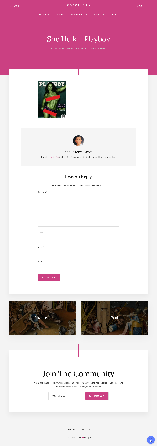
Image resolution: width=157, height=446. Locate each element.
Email (41, 247)
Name (41, 233)
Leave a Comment (97, 48)
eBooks (114, 318)
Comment (42, 192)
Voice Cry (79, 5)
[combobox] (26, 5)
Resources (42, 318)
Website (41, 261)
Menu (142, 6)
